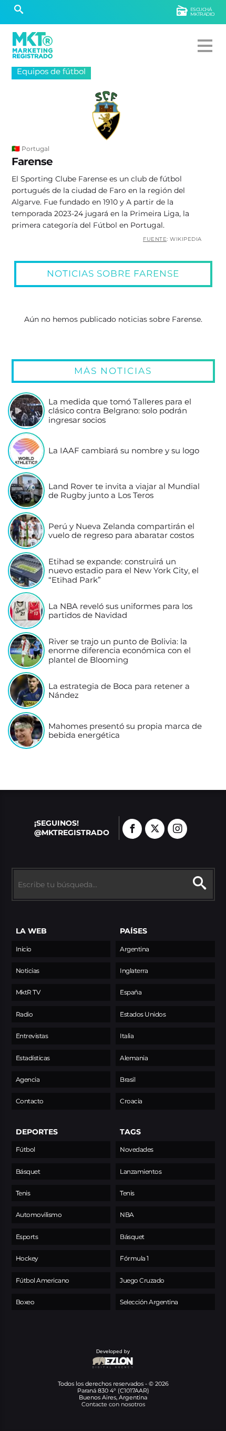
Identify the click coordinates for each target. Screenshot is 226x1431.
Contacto (30, 1101)
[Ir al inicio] (33, 45)
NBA (127, 1215)
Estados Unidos (143, 1014)
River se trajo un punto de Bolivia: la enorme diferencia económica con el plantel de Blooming (119, 651)
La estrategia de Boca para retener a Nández (119, 691)
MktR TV (28, 992)
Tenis (23, 1193)
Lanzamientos (140, 1171)
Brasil (127, 1079)
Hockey (27, 1258)
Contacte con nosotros (113, 1404)
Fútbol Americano (42, 1280)
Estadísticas (33, 1058)
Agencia (28, 1079)
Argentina (134, 949)
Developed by (71, 1356)
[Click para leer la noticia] (26, 410)
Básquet (28, 1171)
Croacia (131, 1101)
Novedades (136, 1149)
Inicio (24, 949)
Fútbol (25, 1149)
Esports (27, 1237)
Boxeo (25, 1302)
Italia (126, 1036)
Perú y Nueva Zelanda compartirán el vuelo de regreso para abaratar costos (121, 531)
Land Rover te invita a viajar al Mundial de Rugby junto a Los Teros (124, 491)
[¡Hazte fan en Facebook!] (132, 829)
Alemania (134, 1058)
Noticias (27, 971)
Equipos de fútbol (51, 71)
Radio (24, 1014)
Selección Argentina (149, 1302)
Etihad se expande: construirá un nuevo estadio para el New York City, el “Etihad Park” (123, 571)
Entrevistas (32, 1036)
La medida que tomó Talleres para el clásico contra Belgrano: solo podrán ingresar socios (119, 411)
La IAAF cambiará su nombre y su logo (123, 450)
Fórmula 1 (134, 1258)
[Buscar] (18, 10)
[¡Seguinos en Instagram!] (177, 829)
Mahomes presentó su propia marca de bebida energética (125, 731)
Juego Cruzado (142, 1280)
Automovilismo (39, 1215)
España (130, 992)
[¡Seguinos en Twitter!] (155, 829)
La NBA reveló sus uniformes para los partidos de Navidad (120, 611)
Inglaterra (134, 971)
